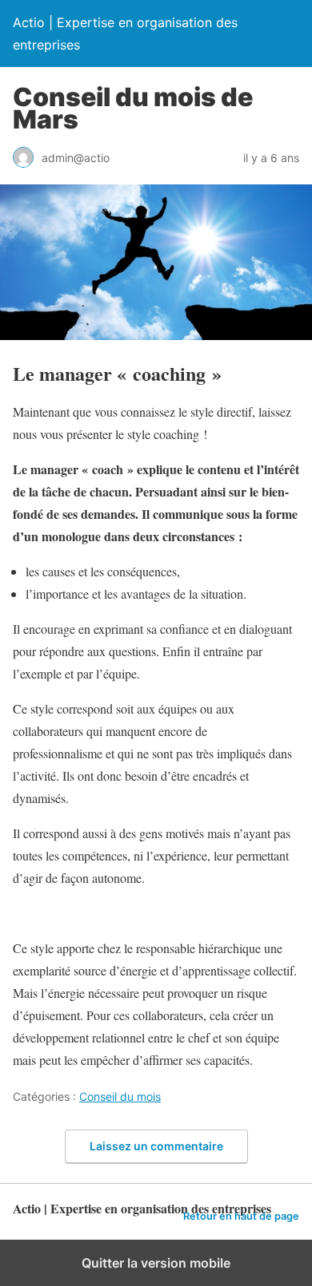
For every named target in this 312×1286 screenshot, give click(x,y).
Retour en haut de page (241, 1216)
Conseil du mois (120, 1096)
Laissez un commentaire (156, 1146)
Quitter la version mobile (156, 1263)
